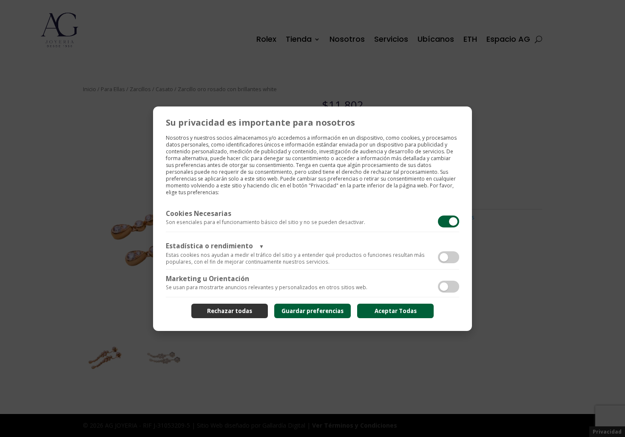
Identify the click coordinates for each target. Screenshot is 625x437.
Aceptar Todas (396, 311)
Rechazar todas (229, 311)
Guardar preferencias (312, 311)
